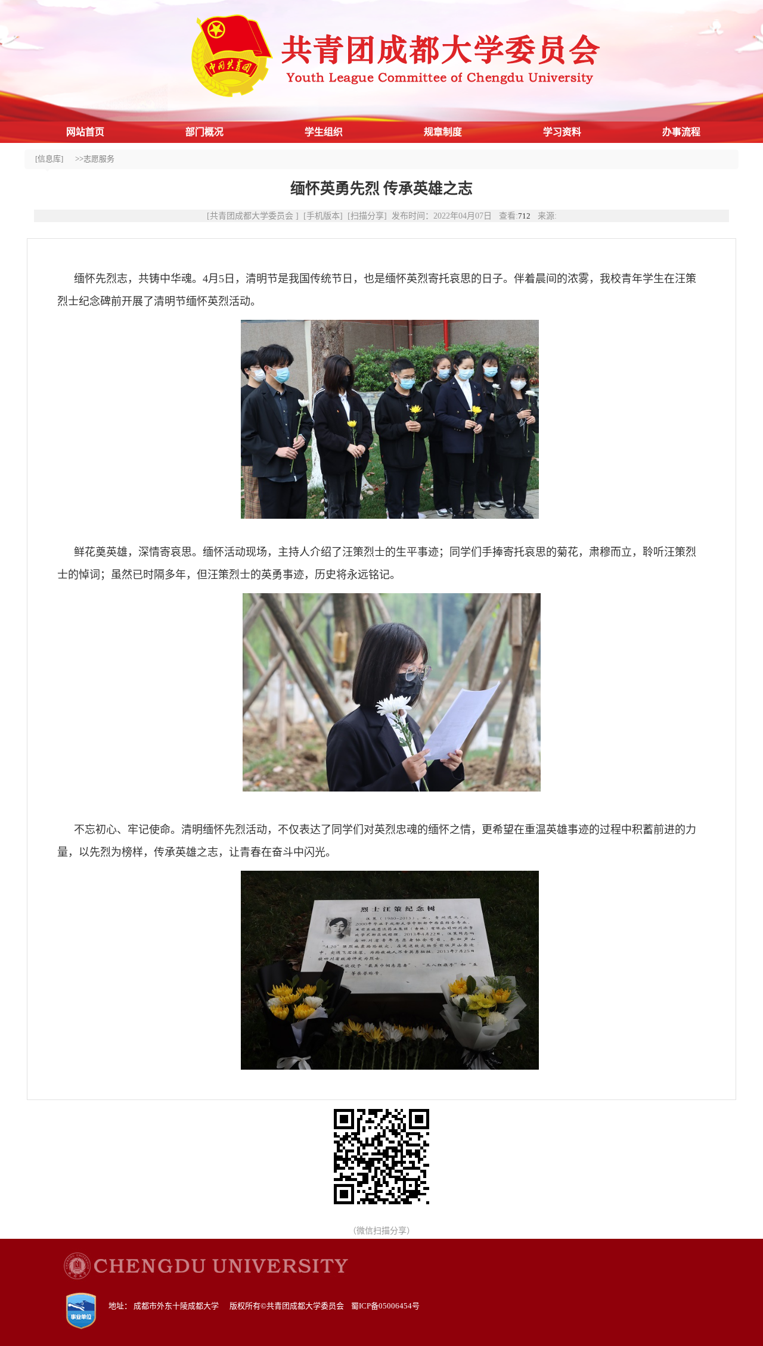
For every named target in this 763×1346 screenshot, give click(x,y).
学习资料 (562, 132)
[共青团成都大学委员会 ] (253, 215)
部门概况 (204, 132)
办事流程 (681, 132)
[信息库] (49, 158)
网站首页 (85, 132)
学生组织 (324, 132)
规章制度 (443, 132)
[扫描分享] (367, 215)
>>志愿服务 (94, 158)
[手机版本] (323, 215)
